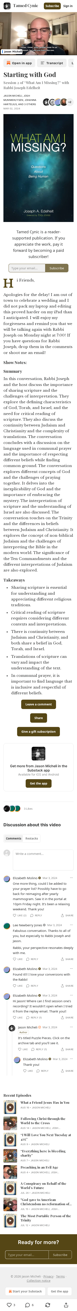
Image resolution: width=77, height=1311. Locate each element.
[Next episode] (14, 50)
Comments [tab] (13, 838)
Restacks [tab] (31, 838)
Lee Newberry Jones (27, 925)
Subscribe (52, 6)
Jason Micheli (12, 95)
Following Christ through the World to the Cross (43, 1121)
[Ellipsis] (71, 877)
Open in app (22, 63)
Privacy (48, 1276)
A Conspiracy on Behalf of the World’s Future (43, 1185)
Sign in (68, 6)
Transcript (54, 63)
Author (23, 1032)
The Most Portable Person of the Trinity (46, 1218)
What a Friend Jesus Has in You (45, 1102)
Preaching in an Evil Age (39, 1167)
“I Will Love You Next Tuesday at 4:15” (46, 1137)
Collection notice (38, 1281)
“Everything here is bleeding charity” (43, 1153)
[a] (10, 1107)
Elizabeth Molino (25, 878)
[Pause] (5, 50)
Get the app (38, 783)
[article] (38, 1107)
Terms (60, 1276)
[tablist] (21, 838)
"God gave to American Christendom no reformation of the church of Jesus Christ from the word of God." (45, 1202)
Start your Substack (27, 1291)
